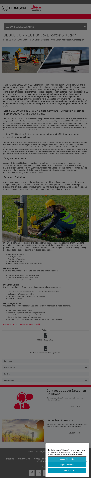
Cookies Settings (67, 470)
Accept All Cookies (67, 459)
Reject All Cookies (67, 465)
